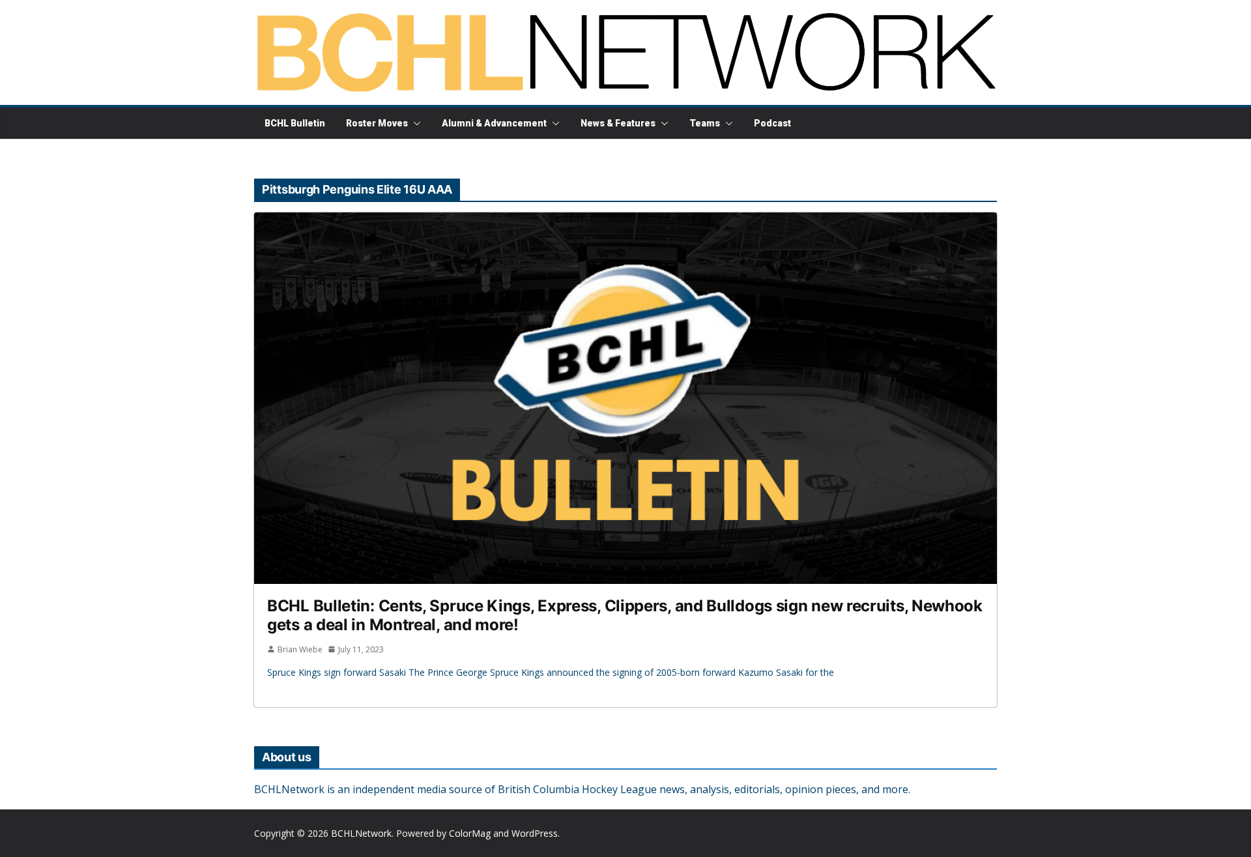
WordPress (534, 833)
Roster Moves (377, 123)
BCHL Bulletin (295, 123)
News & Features (618, 123)
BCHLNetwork (361, 833)
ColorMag (470, 833)
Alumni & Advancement (494, 123)
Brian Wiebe (300, 649)
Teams (704, 123)
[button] (414, 123)
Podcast (772, 123)
